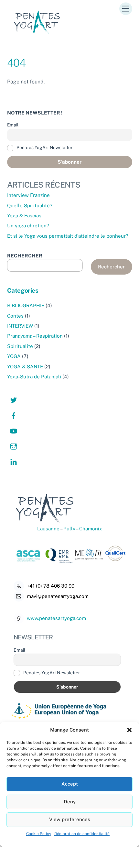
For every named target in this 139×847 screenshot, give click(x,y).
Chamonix (90, 528)
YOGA (14, 356)
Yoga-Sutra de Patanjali (34, 376)
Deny (70, 801)
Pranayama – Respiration (35, 336)
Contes (15, 316)
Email (12, 124)
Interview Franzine (28, 195)
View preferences (69, 819)
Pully (69, 528)
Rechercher (111, 266)
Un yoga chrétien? (28, 225)
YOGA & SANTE (25, 366)
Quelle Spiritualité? (29, 205)
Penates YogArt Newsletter (44, 147)
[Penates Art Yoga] (39, 35)
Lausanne (48, 528)
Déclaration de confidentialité (82, 833)
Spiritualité (20, 346)
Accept (69, 784)
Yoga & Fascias (24, 215)
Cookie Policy (38, 833)
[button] (129, 730)
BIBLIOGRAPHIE (25, 305)
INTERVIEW (20, 326)
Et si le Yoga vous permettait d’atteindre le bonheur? (67, 236)
